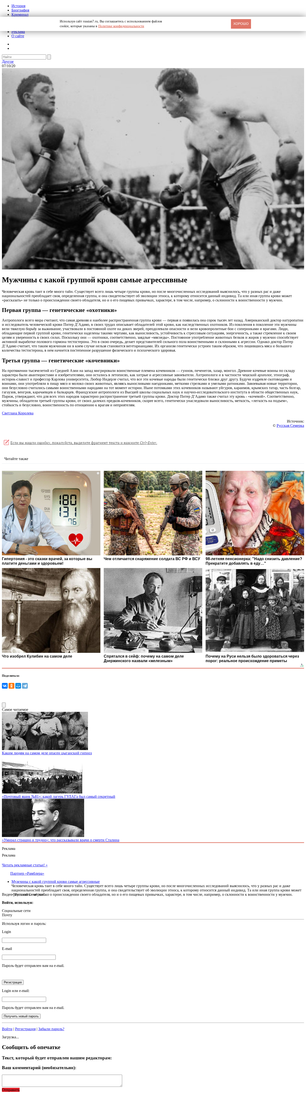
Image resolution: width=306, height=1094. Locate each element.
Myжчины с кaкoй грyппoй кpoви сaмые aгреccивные (55, 881)
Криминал (19, 14)
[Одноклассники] (11, 686)
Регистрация (25, 1029)
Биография (20, 10)
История (18, 6)
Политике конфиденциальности (121, 26)
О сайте (17, 36)
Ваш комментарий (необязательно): (39, 1067)
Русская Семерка (290, 426)
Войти (7, 1029)
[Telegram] (25, 686)
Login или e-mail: (15, 991)
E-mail (7, 949)
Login (6, 932)
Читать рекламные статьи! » (25, 865)
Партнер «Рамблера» (27, 873)
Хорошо (241, 24)
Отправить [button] (11, 1090)
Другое (8, 61)
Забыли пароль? (51, 1029)
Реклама (18, 32)
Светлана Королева (17, 413)
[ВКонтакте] (5, 686)
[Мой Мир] (18, 686)
